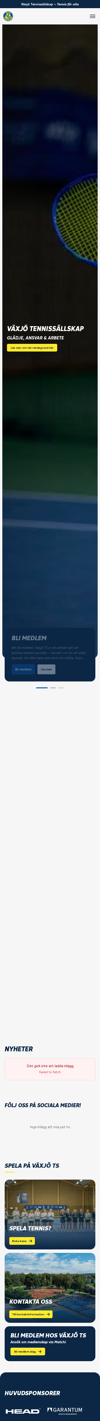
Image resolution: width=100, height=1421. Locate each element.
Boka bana (19, 1241)
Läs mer (46, 669)
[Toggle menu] (92, 16)
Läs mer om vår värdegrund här (32, 347)
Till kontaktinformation (28, 1314)
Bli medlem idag (25, 1351)
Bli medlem (23, 669)
